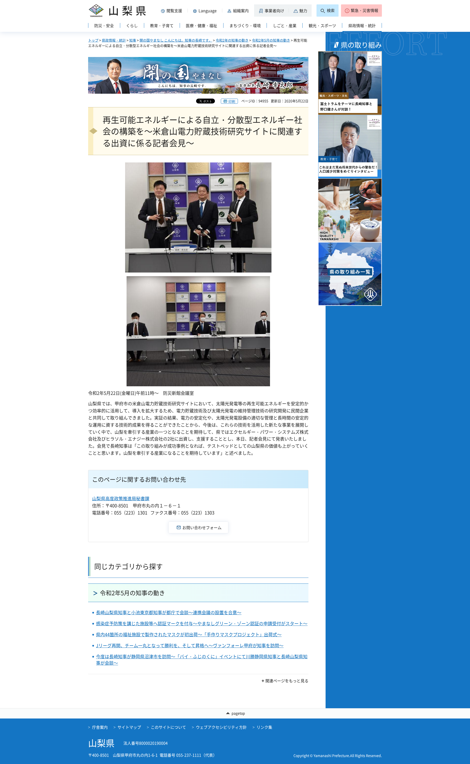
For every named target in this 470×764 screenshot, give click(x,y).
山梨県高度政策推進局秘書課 (120, 498)
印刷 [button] (231, 101)
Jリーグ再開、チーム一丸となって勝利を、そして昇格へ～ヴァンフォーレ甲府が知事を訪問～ (189, 645)
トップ (93, 40)
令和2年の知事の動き (232, 40)
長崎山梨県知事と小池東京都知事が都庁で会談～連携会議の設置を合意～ (168, 612)
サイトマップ (129, 727)
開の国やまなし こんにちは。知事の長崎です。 (176, 40)
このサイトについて (168, 727)
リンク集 (264, 727)
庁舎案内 (100, 727)
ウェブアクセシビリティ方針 (221, 727)
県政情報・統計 (114, 40)
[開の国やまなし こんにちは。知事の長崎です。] (198, 75)
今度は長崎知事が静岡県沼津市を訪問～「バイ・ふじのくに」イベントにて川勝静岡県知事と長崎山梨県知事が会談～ (201, 659)
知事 (132, 40)
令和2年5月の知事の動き (271, 40)
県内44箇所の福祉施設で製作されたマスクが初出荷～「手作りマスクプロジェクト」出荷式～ (189, 634)
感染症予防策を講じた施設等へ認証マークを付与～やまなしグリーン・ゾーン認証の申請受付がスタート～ (201, 623)
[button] (172, 10)
